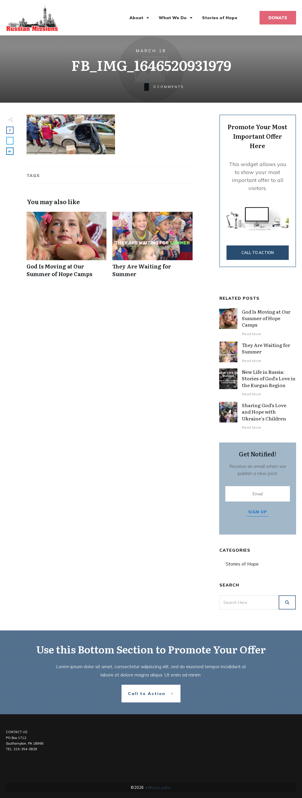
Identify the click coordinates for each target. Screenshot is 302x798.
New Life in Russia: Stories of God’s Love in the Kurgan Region (269, 378)
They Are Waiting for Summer (152, 247)
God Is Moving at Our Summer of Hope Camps (66, 247)
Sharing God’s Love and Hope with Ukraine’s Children (264, 412)
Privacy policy (159, 787)
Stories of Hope (242, 564)
